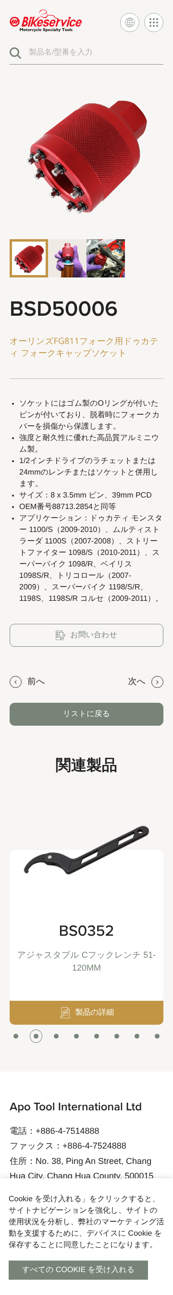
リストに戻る (86, 713)
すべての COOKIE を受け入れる (78, 1270)
